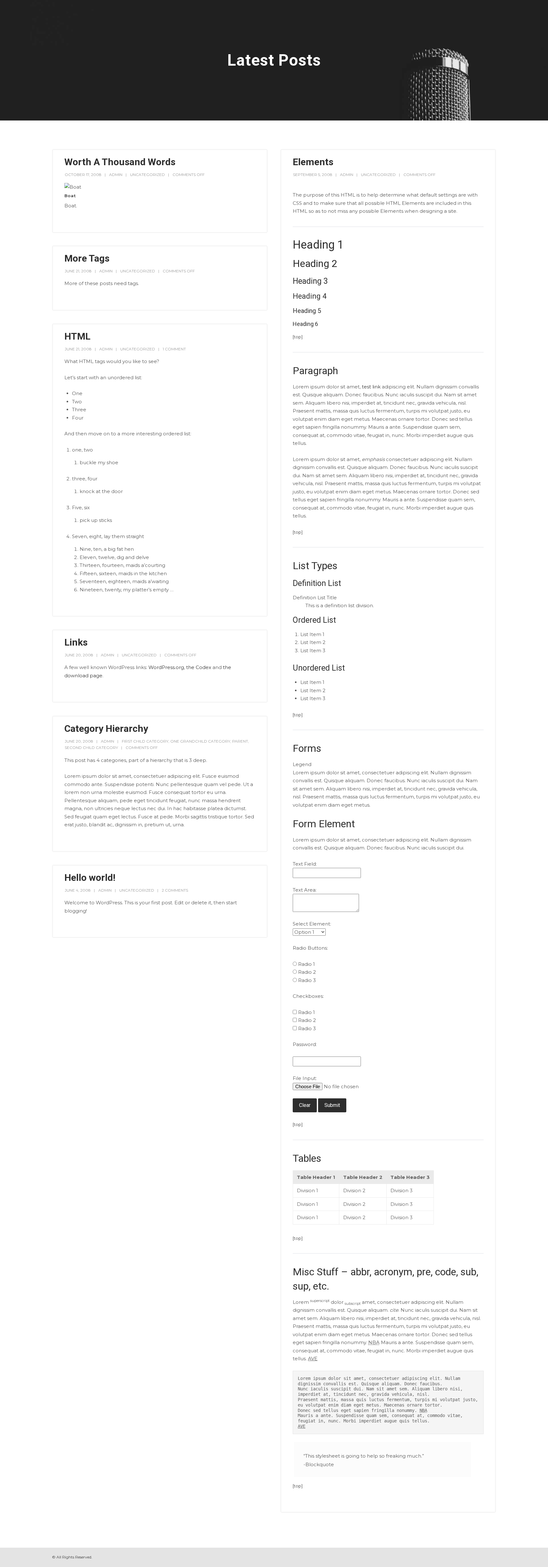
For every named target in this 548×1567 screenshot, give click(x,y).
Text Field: (305, 864)
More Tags (86, 258)
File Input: (305, 1078)
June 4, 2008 (78, 890)
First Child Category (145, 741)
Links (76, 642)
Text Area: (304, 890)
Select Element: (312, 924)
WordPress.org (166, 667)
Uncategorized (147, 174)
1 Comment (174, 349)
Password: (305, 1044)
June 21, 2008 (78, 271)
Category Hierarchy (106, 728)
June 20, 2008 (79, 655)
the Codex (198, 667)
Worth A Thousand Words (119, 161)
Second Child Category (91, 747)
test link (371, 387)
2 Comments (175, 890)
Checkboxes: (308, 996)
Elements (313, 161)
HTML (77, 336)
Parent (240, 741)
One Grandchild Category (200, 741)
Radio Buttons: (310, 948)
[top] (298, 337)
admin (115, 174)
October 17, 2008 (83, 174)
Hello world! (89, 877)
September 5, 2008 (312, 174)
